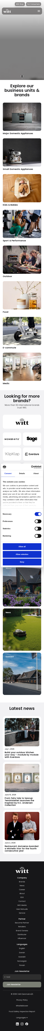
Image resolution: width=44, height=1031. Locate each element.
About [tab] (36, 473)
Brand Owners (22, 931)
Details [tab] (22, 473)
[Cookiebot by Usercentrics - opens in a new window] (31, 467)
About (22, 894)
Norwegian (22, 961)
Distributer (22, 935)
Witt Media (22, 905)
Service (22, 913)
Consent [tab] (7, 473)
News (22, 886)
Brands (22, 882)
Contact (22, 901)
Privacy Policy (21, 1000)
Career (22, 890)
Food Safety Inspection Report (22, 1012)
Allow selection (22, 554)
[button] (38, 11)
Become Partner (22, 923)
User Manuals (22, 909)
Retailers (22, 927)
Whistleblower (22, 1006)
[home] (7, 11)
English (22, 948)
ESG (22, 897)
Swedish (22, 957)
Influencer (22, 938)
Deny (22, 562)
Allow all (22, 547)
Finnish (22, 965)
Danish (22, 952)
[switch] (38, 521)
